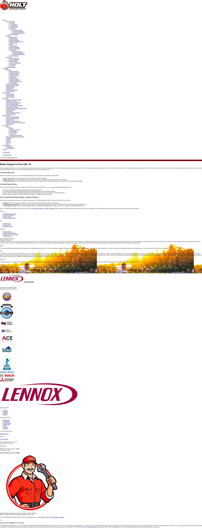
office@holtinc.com (94, 527)
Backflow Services (14, 71)
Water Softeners (13, 82)
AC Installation (13, 24)
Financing (8, 138)
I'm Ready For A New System (10, 234)
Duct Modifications (14, 58)
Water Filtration (10, 91)
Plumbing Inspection (14, 73)
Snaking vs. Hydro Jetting (12, 121)
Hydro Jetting (9, 124)
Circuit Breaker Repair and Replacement (16, 108)
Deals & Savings (7, 216)
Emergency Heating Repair (16, 41)
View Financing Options (9, 218)
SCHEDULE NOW (12, 157)
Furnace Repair (13, 46)
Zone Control (12, 64)
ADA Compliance (54, 517)
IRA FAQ (8, 142)
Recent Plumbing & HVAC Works (15, 136)
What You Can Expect (8, 215)
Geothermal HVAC (11, 67)
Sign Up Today (7, 225)
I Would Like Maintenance (9, 233)
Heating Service (13, 38)
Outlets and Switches (11, 101)
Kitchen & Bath (10, 87)
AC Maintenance (13, 26)
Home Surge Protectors (12, 107)
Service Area (12, 134)
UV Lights (12, 65)
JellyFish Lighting (10, 109)
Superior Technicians (14, 129)
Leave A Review (4, 272)
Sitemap (62, 517)
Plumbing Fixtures (14, 74)
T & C (47, 517)
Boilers (11, 44)
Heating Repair (13, 37)
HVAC (5, 20)
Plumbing (5, 68)
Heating (8, 36)
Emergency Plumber (14, 80)
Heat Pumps (12, 28)
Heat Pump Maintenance (19, 33)
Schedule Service (7, 236)
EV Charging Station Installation (14, 105)
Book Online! (6, 152)
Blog (7, 144)
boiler (7, 168)
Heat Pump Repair (17, 30)
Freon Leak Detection (14, 63)
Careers (8, 141)
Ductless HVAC (13, 27)
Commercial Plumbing (12, 90)
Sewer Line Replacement (12, 117)
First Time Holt (13, 132)
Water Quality (6, 92)
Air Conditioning (10, 21)
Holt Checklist (13, 131)
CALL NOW (3, 157)
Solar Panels (9, 111)
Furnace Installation (14, 47)
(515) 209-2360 (7, 155)
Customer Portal (10, 148)
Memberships (9, 146)
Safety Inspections (10, 114)
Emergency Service (8, 226)
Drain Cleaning (10, 119)
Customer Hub (6, 145)
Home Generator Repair (12, 104)
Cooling (5, 410)
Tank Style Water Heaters (12, 84)
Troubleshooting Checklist (9, 214)
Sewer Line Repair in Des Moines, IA (15, 122)
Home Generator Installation (13, 102)
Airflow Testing (13, 61)
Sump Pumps (9, 88)
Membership (6, 421)
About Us (8, 127)
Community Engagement (15, 135)
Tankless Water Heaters (12, 85)
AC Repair (12, 23)
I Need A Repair (7, 231)
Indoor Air (9, 57)
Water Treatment (10, 97)
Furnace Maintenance (14, 48)
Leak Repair (12, 77)
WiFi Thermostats (13, 34)
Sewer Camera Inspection (12, 118)
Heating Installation (14, 40)
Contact (5, 149)
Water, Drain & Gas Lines (15, 81)
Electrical (5, 98)
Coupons (8, 139)
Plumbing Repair (13, 78)
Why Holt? (6, 125)
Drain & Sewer (7, 115)
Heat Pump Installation (18, 31)
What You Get (6, 223)
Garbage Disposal (13, 75)
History (11, 128)
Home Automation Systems (13, 112)
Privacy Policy (41, 517)
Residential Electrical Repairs (13, 100)
